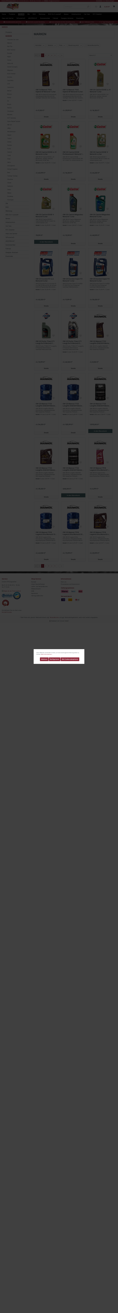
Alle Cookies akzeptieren (70, 659)
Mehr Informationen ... (47, 654)
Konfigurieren (54, 659)
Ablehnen (44, 659)
